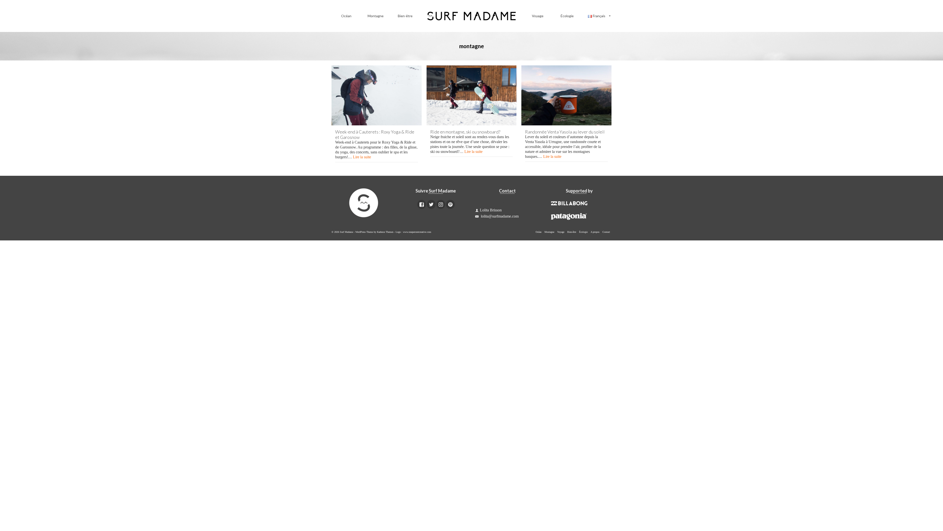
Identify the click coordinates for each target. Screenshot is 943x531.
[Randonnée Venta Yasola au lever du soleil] (566, 95)
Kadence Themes (385, 232)
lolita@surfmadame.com (499, 216)
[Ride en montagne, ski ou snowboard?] (472, 95)
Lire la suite (362, 157)
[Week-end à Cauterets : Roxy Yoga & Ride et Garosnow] (377, 95)
